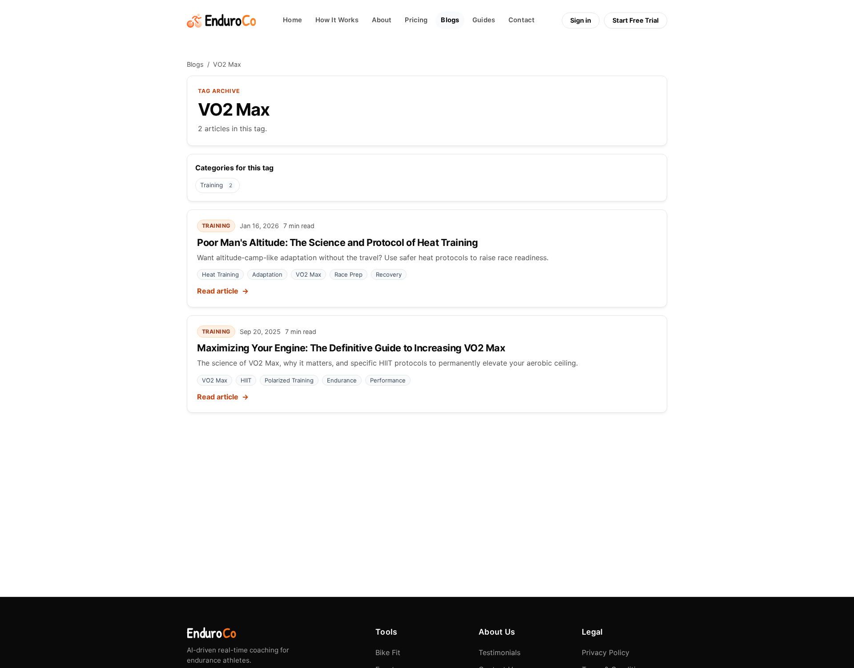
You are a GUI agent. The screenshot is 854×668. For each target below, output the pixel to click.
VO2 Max (308, 274)
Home (292, 20)
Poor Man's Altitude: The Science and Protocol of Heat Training (337, 242)
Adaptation (267, 274)
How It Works (337, 20)
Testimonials (499, 652)
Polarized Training (289, 380)
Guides (483, 20)
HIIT (246, 380)
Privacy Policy (605, 652)
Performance (388, 380)
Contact (521, 20)
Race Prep (348, 274)
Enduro (211, 633)
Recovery (389, 274)
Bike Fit (387, 652)
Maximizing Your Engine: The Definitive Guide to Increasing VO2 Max (351, 348)
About (382, 20)
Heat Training (220, 274)
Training (216, 185)
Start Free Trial (635, 20)
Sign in (580, 20)
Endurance (342, 380)
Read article (217, 290)
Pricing (416, 20)
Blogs (450, 20)
